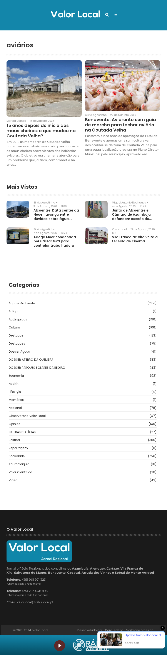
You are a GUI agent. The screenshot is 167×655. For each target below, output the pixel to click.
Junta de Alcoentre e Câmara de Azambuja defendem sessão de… (132, 214)
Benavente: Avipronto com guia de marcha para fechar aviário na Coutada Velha (120, 125)
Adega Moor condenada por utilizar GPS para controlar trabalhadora (54, 241)
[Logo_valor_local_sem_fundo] (75, 15)
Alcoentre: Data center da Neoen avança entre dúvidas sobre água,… (56, 214)
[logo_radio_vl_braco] (91, 645)
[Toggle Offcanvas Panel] (115, 15)
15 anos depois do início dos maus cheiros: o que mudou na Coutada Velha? (41, 130)
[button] (107, 15)
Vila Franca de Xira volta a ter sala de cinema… (135, 239)
